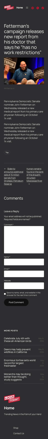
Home (19, 7)
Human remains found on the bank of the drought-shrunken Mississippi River (35, 174)
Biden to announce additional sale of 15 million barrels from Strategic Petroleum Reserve (13, 176)
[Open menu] (27, 7)
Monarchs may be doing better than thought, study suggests (17, 377)
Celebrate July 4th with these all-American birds (17, 339)
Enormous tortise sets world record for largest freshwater (20, 363)
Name (7, 257)
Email (7, 269)
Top (7, 152)
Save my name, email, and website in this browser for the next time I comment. (23, 294)
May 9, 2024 (41, 339)
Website (7, 280)
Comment (8, 224)
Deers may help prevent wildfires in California (17, 350)
